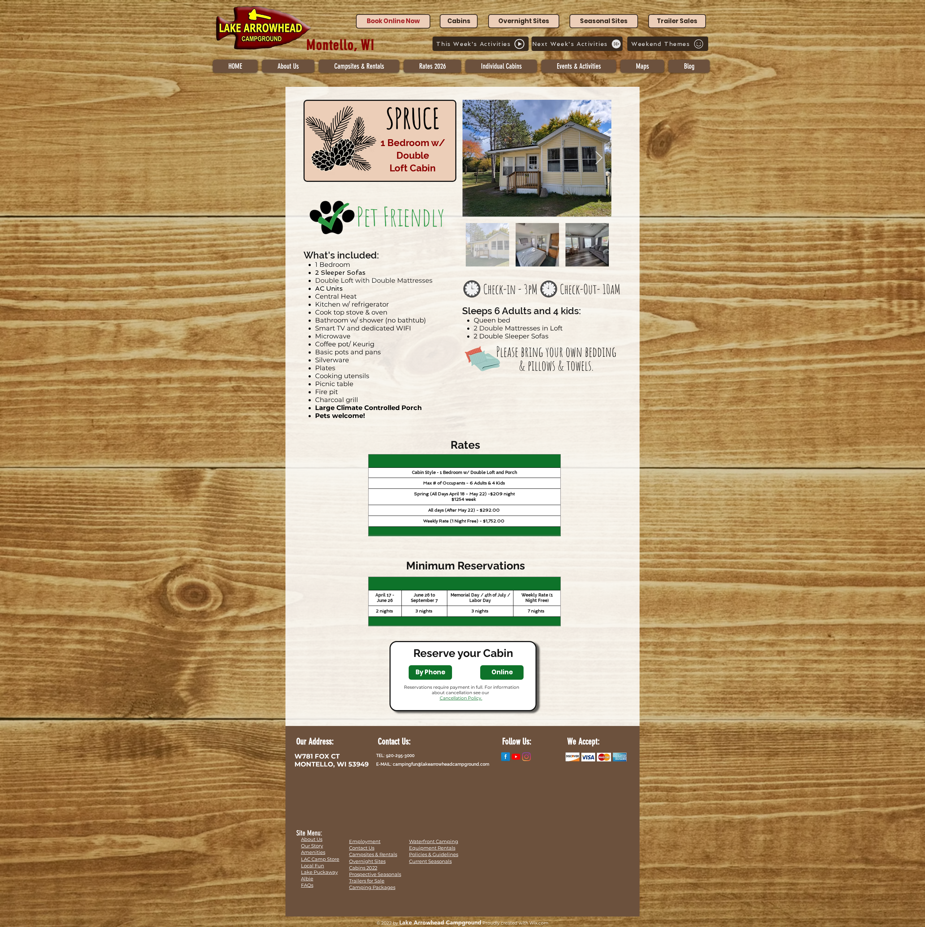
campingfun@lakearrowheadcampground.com (441, 764)
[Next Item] (599, 158)
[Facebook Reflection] (505, 756)
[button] (501, 66)
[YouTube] (516, 756)
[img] (572, 757)
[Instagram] (526, 756)
